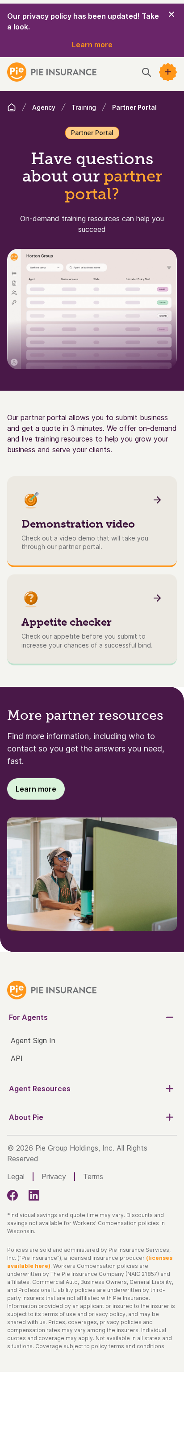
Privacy (54, 1176)
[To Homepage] (51, 72)
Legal (16, 1176)
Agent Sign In (33, 1040)
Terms (93, 1176)
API (17, 1058)
